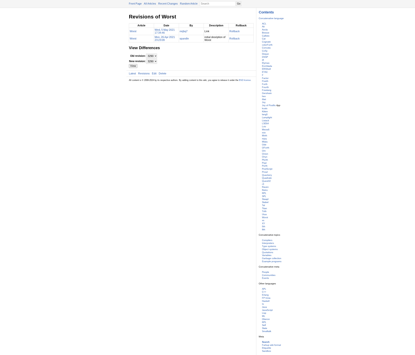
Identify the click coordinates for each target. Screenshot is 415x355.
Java (264, 307)
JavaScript (267, 310)
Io (263, 304)
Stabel (265, 202)
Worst (265, 217)
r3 (263, 184)
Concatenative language (271, 18)
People (265, 272)
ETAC (265, 72)
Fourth (265, 87)
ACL (264, 23)
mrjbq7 (184, 31)
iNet (264, 99)
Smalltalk (266, 331)
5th (263, 226)
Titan (264, 208)
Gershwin (267, 93)
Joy (264, 102)
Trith (264, 211)
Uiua (264, 214)
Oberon (266, 319)
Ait (263, 26)
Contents (266, 12)
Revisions (144, 73)
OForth (265, 147)
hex (264, 96)
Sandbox (266, 351)
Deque (265, 54)
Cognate (266, 41)
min (264, 132)
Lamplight (267, 117)
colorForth (267, 45)
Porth (264, 165)
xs (263, 220)
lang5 (265, 114)
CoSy (264, 50)
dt (263, 60)
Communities (268, 275)
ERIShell (266, 69)
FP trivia (266, 298)
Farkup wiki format (271, 345)
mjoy (264, 138)
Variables (266, 255)
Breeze (265, 32)
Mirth (264, 135)
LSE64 (265, 123)
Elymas (265, 63)
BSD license (245, 80)
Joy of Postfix (269, 105)
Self (264, 325)
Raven (265, 187)
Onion (265, 154)
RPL (264, 193)
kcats (264, 108)
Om (264, 150)
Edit (154, 73)
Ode (264, 144)
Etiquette (266, 348)
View (133, 66)
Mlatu (265, 141)
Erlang (265, 295)
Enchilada (267, 66)
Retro (265, 190)
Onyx (264, 156)
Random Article (189, 3)
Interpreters (268, 243)
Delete (162, 73)
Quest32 (266, 181)
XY (263, 223)
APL (264, 289)
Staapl (265, 199)
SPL (264, 196)
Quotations (267, 252)
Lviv (264, 126)
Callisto (265, 35)
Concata (266, 47)
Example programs (271, 261)
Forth (264, 84)
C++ (264, 291)
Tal (263, 205)
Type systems (269, 246)
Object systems (270, 249)
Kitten (265, 111)
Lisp (264, 313)
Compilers (267, 240)
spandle (184, 38)
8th (263, 229)
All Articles (150, 3)
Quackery (267, 175)
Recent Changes (168, 3)
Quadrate (267, 178)
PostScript (267, 169)
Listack (265, 120)
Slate (264, 328)
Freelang (266, 90)
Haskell (265, 301)
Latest (132, 73)
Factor (265, 78)
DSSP (265, 57)
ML (263, 316)
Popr (264, 163)
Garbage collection (271, 258)
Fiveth (265, 81)
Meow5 (265, 129)
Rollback (234, 31)
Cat (264, 38)
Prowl (265, 172)
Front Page (135, 3)
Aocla (265, 29)
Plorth (265, 159)
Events (265, 278)
